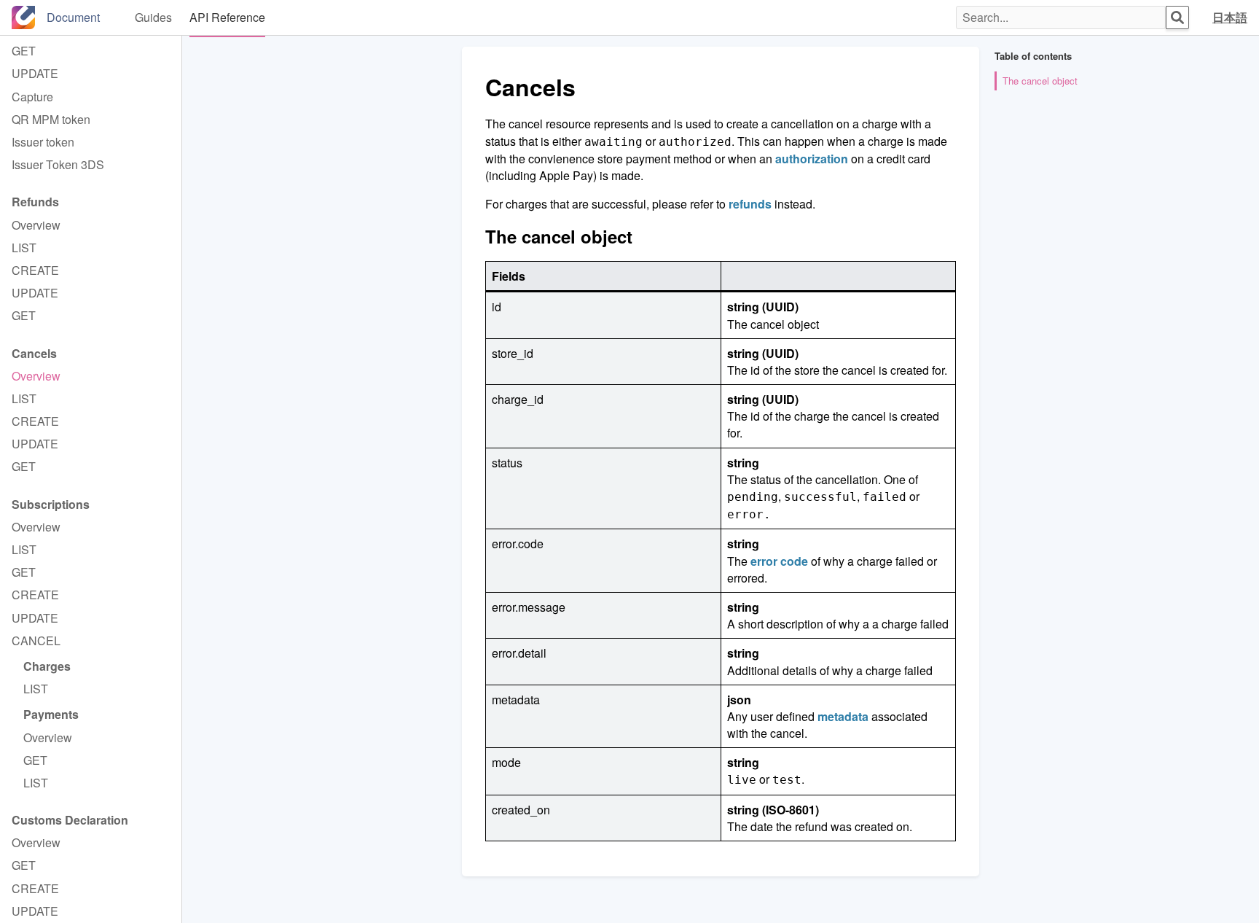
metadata (842, 716)
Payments (51, 714)
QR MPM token (51, 119)
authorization (811, 158)
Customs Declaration (70, 819)
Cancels (34, 353)
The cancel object (1040, 80)
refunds (750, 203)
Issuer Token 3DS (58, 164)
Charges (47, 666)
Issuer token (43, 141)
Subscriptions (51, 504)
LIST (24, 247)
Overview (36, 225)
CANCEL (36, 640)
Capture (32, 96)
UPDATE (35, 73)
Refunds (35, 201)
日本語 (1229, 17)
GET (24, 50)
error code (779, 561)
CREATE (35, 270)
